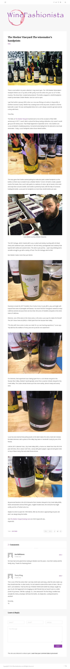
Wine (9, 43)
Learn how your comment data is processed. (44, 653)
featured (14, 531)
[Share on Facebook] (54, 531)
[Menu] (5, 2)
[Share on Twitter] (57, 531)
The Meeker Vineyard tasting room (20, 519)
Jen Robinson (19, 554)
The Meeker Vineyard (21, 119)
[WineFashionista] (35, 17)
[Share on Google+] (60, 531)
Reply (60, 554)
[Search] (65, 2)
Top (66, 666)
